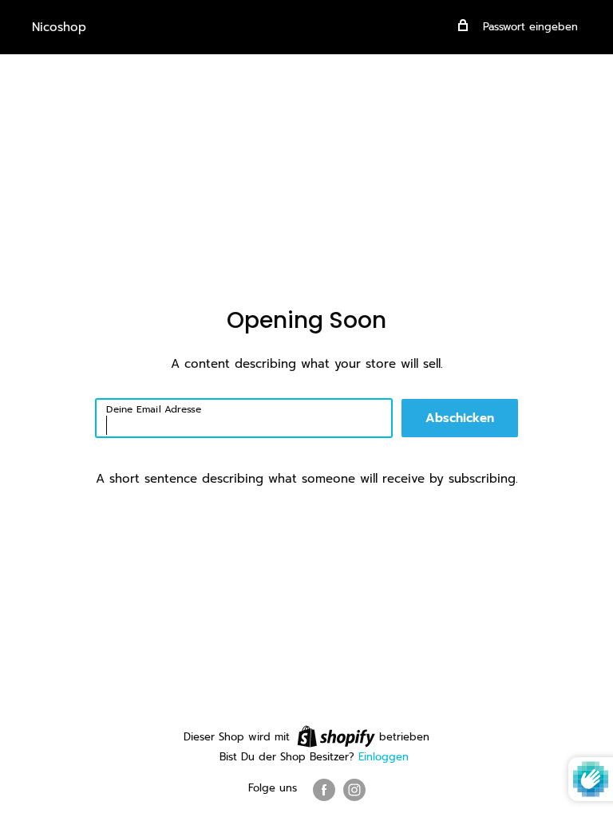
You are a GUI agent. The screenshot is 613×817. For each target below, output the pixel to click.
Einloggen (383, 756)
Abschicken (459, 418)
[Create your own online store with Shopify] (336, 736)
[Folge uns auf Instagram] (354, 790)
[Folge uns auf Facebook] (324, 790)
